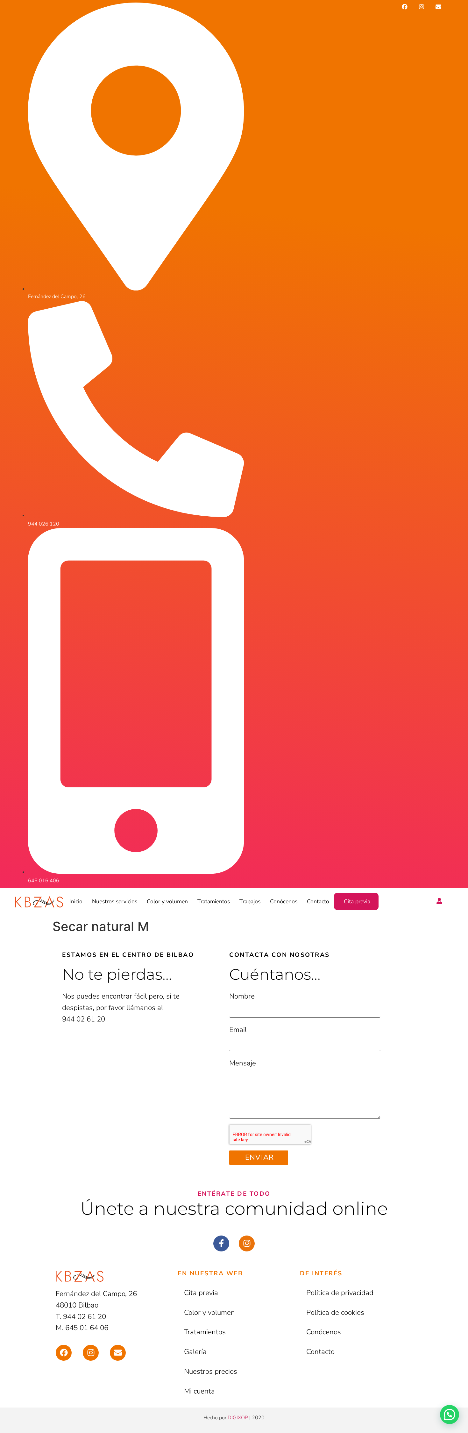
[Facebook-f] (221, 1243)
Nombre (242, 996)
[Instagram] (422, 7)
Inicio (75, 901)
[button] (449, 1414)
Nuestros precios (210, 1371)
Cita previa (357, 901)
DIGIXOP (238, 1417)
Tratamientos (213, 901)
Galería (195, 1352)
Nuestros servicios (114, 901)
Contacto (318, 901)
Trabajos (249, 901)
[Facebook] (404, 7)
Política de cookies (335, 1312)
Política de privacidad (339, 1293)
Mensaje (242, 1063)
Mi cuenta (199, 1391)
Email (238, 1030)
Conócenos (283, 901)
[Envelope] (439, 7)
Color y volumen (167, 901)
